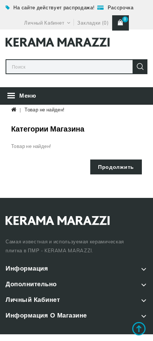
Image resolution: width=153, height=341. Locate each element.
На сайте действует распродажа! (53, 7)
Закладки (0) (92, 23)
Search (140, 66)
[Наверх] (139, 328)
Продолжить (116, 167)
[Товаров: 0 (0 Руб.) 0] (120, 22)
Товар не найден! (44, 110)
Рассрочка (121, 7)
